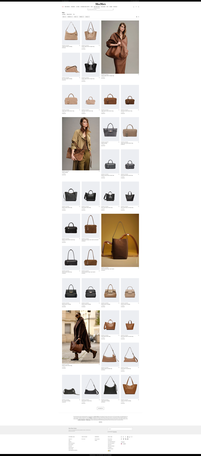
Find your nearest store (135, 0)
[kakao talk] (123, 439)
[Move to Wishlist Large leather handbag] (118, 399)
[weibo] (121, 439)
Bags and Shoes (69, 14)
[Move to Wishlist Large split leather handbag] (79, 45)
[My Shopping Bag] (138, 7)
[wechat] (125, 439)
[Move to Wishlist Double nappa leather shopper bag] (99, 45)
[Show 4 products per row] (138, 16)
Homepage (63, 14)
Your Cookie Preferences (111, 441)
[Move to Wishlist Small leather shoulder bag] (138, 367)
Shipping (70, 441)
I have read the (113, 431)
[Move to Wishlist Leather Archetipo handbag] (138, 399)
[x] (125, 436)
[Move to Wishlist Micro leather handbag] (79, 399)
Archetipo (79, 419)
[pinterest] (131, 436)
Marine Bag (83, 419)
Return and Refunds (72, 443)
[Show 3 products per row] (136, 16)
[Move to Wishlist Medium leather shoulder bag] (118, 367)
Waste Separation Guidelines (73, 450)
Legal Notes (109, 444)
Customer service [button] (70, 1)
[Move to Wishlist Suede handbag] (99, 171)
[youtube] (127, 436)
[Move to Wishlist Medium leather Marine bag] (79, 206)
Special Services (71, 447)
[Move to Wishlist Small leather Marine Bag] (99, 206)
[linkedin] (127, 439)
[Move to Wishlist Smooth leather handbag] (99, 303)
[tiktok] (129, 436)
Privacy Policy (115, 431)
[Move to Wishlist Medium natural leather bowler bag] (118, 174)
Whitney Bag (88, 419)
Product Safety (71, 448)
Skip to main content (3, 0)
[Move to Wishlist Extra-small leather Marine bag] (118, 206)
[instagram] (121, 436)
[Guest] (133, 7)
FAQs (69, 440)
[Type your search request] (113, 9)
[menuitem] (63, 6)
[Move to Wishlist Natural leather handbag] (79, 303)
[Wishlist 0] (136, 7)
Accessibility (110, 447)
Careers (96, 440)
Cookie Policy (110, 440)
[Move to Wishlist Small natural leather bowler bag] (138, 174)
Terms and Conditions (111, 443)
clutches (90, 417)
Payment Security (110, 448)
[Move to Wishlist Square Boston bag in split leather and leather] (99, 238)
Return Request (71, 444)
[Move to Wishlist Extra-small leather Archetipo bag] (138, 206)
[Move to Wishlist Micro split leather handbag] (79, 77)
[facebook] (123, 436)
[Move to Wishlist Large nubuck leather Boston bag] (138, 142)
